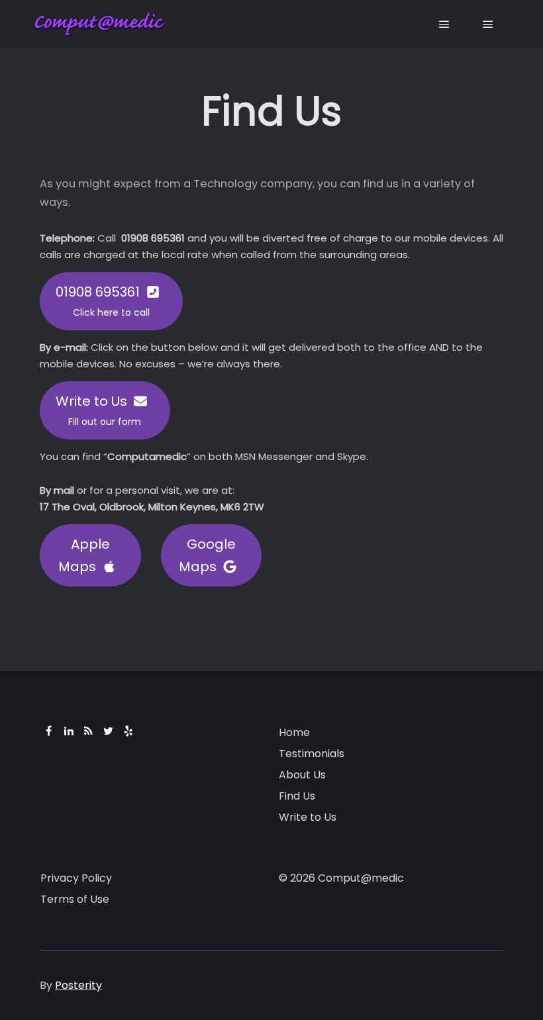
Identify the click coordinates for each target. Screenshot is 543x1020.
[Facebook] (49, 730)
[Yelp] (128, 730)
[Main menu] (444, 24)
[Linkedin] (68, 730)
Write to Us (307, 817)
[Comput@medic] (99, 24)
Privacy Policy (76, 878)
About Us (302, 774)
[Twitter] (108, 730)
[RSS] (88, 730)
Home (294, 732)
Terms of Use (74, 899)
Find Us (297, 796)
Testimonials (311, 753)
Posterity (78, 985)
